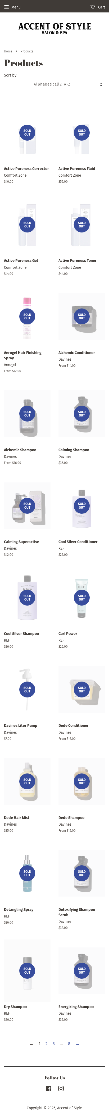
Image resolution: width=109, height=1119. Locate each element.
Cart (101, 7)
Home (8, 51)
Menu (15, 7)
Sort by (10, 75)
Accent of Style (69, 1108)
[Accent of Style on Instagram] (61, 1089)
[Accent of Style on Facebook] (49, 1089)
